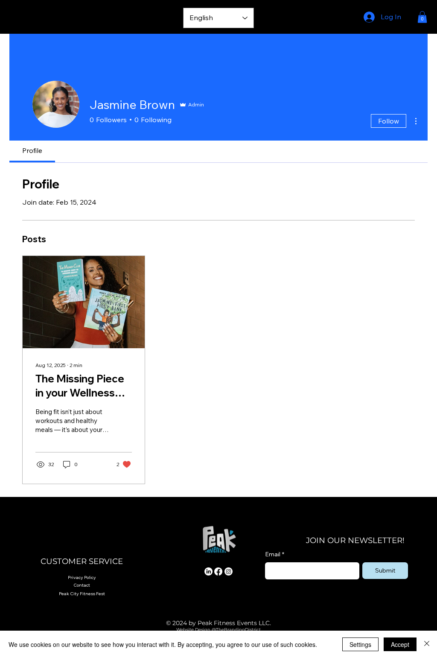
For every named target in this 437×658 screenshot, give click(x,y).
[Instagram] (228, 571)
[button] (422, 17)
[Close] (427, 644)
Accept (400, 644)
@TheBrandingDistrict (235, 629)
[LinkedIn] (208, 571)
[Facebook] (218, 571)
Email (274, 554)
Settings (360, 644)
